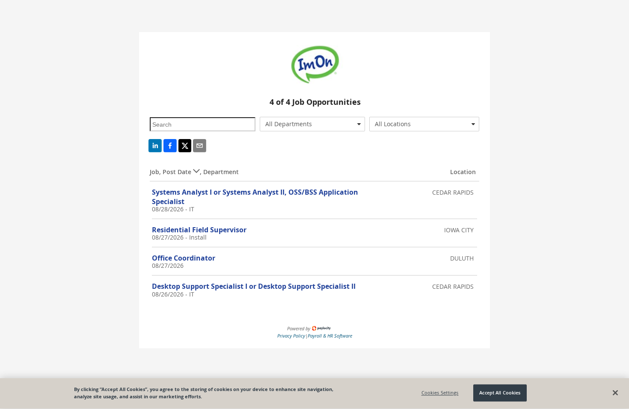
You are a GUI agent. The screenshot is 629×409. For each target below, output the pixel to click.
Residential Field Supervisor (199, 229)
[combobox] (312, 124)
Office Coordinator (183, 258)
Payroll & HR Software (330, 335)
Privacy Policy (291, 335)
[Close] (615, 392)
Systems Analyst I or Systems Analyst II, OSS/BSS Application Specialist (255, 196)
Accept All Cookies (499, 393)
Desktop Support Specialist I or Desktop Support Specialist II (254, 286)
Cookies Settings (440, 393)
